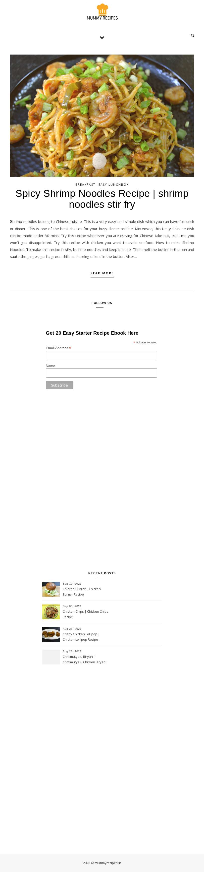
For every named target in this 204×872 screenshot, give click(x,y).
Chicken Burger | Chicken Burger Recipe (82, 592)
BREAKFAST (85, 184)
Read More (102, 273)
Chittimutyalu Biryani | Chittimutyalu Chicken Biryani (84, 659)
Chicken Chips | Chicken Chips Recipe (85, 614)
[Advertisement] (102, 480)
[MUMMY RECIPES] (102, 11)
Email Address (58, 348)
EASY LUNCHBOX (114, 184)
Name (50, 366)
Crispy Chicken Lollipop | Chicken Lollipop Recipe (81, 637)
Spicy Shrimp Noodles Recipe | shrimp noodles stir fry (102, 199)
